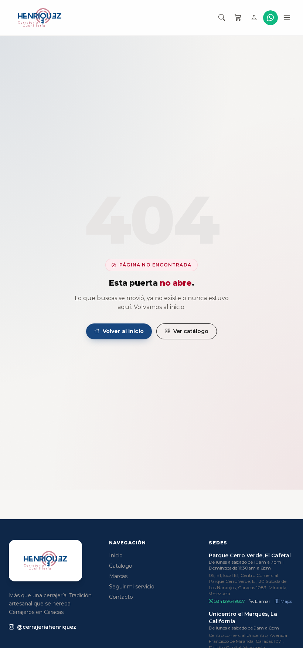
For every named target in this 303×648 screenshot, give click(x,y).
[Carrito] (238, 17)
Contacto (121, 597)
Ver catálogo (190, 331)
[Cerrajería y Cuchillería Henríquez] (39, 18)
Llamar (262, 601)
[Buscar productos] (221, 17)
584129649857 (229, 601)
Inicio (116, 555)
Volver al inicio (123, 331)
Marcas (118, 576)
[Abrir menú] (286, 17)
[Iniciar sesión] (254, 17)
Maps (285, 601)
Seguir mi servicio (131, 586)
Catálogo (120, 566)
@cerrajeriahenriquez (46, 627)
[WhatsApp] (270, 17)
